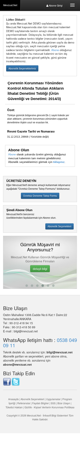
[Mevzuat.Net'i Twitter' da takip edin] (15, 381)
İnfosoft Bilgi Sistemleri (55, 415)
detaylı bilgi (40, 269)
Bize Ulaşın (63, 403)
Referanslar (23, 403)
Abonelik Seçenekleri (32, 399)
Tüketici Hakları (14, 407)
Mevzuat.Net (10, 5)
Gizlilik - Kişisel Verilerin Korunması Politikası (49, 407)
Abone (55, 50)
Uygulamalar (53, 399)
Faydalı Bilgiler (40, 403)
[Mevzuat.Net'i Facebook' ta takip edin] (7, 381)
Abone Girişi (55, 5)
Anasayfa (13, 399)
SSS (53, 403)
